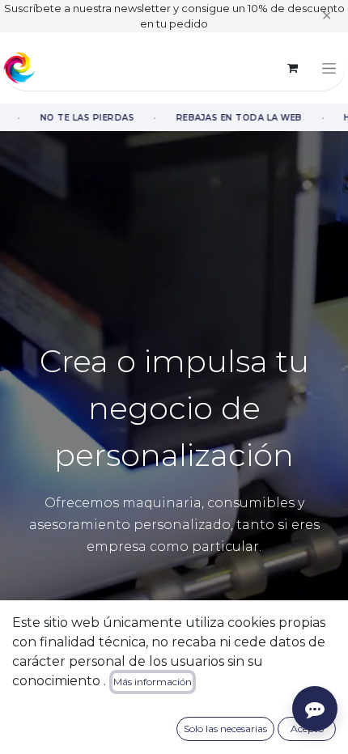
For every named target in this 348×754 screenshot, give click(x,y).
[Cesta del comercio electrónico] (292, 68)
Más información (152, 682)
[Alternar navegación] (329, 68)
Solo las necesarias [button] (225, 728)
